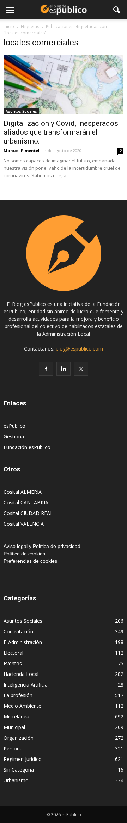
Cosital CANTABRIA (26, 502)
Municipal (14, 727)
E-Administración (23, 642)
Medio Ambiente (22, 705)
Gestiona (14, 436)
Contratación (18, 631)
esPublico (14, 425)
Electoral (13, 652)
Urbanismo (16, 780)
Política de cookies (24, 553)
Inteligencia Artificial (26, 684)
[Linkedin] (63, 369)
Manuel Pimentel (22, 150)
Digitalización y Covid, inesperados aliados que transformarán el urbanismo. (61, 132)
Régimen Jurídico (23, 759)
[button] (117, 9)
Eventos (13, 663)
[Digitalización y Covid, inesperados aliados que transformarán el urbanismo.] (63, 84)
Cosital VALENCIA (24, 523)
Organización (19, 737)
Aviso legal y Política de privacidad (42, 546)
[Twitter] (81, 369)
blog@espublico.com (79, 348)
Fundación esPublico (27, 447)
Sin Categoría (19, 769)
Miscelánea (16, 716)
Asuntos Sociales (21, 111)
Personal (14, 748)
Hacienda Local (21, 674)
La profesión (18, 695)
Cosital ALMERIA (23, 491)
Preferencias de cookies (30, 561)
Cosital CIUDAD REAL (28, 513)
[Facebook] (46, 369)
